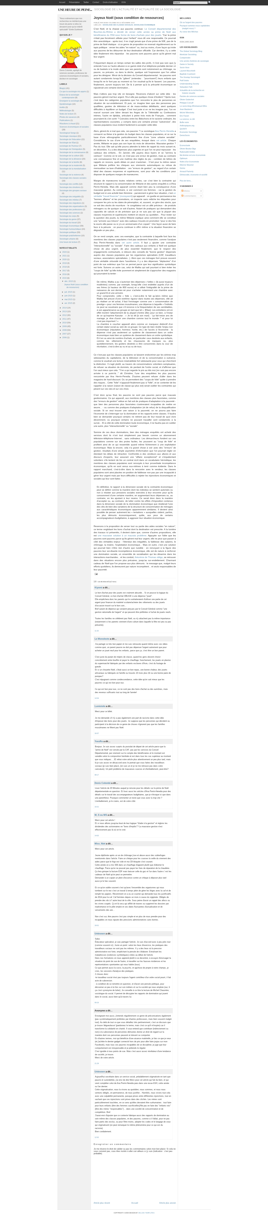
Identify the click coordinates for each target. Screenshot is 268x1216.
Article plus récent (102, 1203)
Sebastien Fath (186, 87)
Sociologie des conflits (69, 184)
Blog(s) (63, 88)
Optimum (183, 158)
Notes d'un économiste (189, 162)
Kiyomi (98, 587)
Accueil (62, 2)
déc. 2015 (69, 281)
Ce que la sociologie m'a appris (73, 91)
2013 (64, 311)
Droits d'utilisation (110, 2)
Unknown (100, 933)
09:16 (97, 1002)
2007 (64, 334)
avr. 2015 (68, 303)
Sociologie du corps (68, 216)
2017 (64, 271)
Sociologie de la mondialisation (73, 169)
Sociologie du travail (68, 223)
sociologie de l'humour (69, 146)
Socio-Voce (184, 67)
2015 (64, 278)
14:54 (97, 698)
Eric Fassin (184, 116)
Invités (62, 107)
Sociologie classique (68, 136)
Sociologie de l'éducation (70, 139)
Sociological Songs (68, 133)
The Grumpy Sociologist (190, 77)
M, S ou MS (101, 815)
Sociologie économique (70, 226)
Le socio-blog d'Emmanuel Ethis (193, 106)
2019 (64, 263)
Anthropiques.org (187, 126)
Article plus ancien (167, 1203)
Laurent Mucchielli (187, 71)
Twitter (86, 2)
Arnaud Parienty (186, 171)
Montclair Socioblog (188, 54)
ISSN (123, 2)
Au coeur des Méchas (189, 32)
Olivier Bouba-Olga (188, 149)
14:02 (97, 835)
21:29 (97, 1063)
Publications (65, 120)
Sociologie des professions (71, 210)
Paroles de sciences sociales (192, 96)
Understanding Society (189, 84)
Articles (186, 191)
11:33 (97, 631)
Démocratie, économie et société (193, 175)
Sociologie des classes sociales (73, 178)
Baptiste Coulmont (187, 74)
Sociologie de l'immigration (71, 149)
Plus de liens (185, 181)
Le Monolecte (102, 638)
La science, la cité (187, 119)
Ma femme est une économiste (192, 155)
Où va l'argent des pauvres (191, 22)
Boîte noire (184, 122)
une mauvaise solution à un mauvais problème (122, 535)
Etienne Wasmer (187, 165)
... (191, 181)
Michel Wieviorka (187, 113)
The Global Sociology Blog (191, 51)
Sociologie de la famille (69, 162)
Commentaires (189, 196)
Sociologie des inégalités (70, 196)
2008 (64, 330)
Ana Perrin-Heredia (164, 131)
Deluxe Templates (146, 1213)
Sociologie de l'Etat (68, 143)
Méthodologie (65, 111)
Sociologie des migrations (70, 203)
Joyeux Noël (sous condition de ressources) (129, 18)
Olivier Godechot (187, 100)
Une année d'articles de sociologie (194, 61)
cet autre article (130, 242)
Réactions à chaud (67, 124)
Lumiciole (100, 706)
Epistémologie (66, 104)
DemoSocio (185, 135)
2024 (64, 252)
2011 (64, 319)
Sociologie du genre (68, 219)
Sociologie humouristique (70, 229)
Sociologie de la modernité (71, 165)
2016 (64, 274)
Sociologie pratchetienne (70, 236)
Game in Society (187, 64)
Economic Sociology (188, 132)
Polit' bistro (184, 80)
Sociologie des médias (69, 200)
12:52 (97, 1137)
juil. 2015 (68, 292)
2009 (64, 326)
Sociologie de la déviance (70, 159)
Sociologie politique (68, 232)
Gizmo (182, 168)
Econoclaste (185, 145)
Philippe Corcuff (186, 103)
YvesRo (99, 741)
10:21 (97, 807)
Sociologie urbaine (68, 239)
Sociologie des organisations (72, 206)
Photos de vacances (68, 117)
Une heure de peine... (75, 10)
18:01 (97, 925)
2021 (64, 256)
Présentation (74, 2)
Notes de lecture (66, 114)
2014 (64, 308)
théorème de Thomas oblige (149, 557)
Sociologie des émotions (70, 187)
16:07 (97, 733)
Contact (96, 2)
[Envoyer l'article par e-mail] (96, 574)
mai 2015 (68, 299)
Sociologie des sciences (70, 213)
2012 (64, 315)
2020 (64, 259)
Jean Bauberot (186, 109)
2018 (64, 267)
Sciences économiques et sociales (74, 127)
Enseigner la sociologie (69, 101)
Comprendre (185, 58)
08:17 (97, 775)
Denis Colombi (103, 783)
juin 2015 (68, 296)
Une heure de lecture (68, 242)
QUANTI (183, 129)
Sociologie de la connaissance (72, 152)
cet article (161, 140)
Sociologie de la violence (70, 175)
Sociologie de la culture (69, 156)
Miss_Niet (100, 843)
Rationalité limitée (187, 152)
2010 (64, 323)
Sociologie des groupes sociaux (73, 190)
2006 (64, 337)
